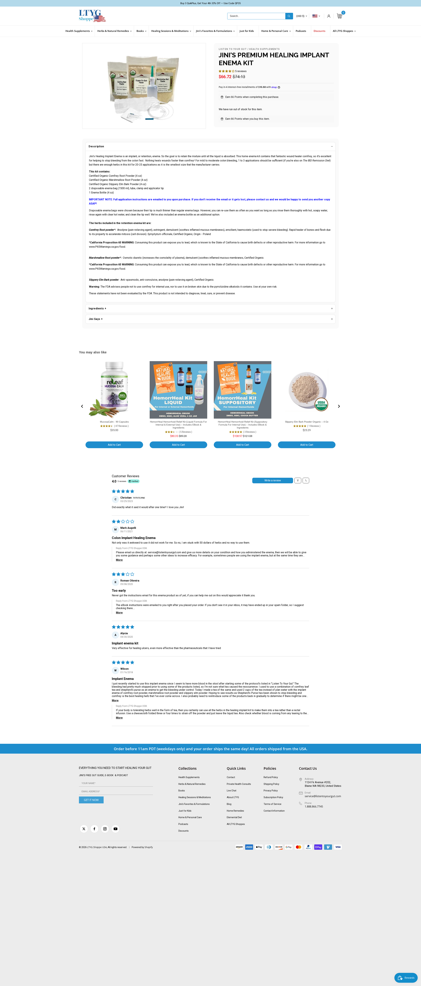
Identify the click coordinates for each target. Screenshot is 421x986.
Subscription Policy (273, 797)
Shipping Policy (271, 784)
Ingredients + (97, 308)
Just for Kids (184, 810)
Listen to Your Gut (233, 49)
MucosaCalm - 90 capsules (114, 421)
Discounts (183, 830)
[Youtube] (115, 829)
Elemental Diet (234, 817)
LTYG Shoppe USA (97, 847)
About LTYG (233, 797)
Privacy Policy (271, 790)
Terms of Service (272, 804)
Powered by (138, 847)
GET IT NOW (91, 800)
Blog (229, 804)
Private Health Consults (239, 784)
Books (181, 790)
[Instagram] (105, 829)
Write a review (272, 480)
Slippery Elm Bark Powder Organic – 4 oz (306, 421)
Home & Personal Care (190, 817)
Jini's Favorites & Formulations (194, 804)
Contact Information (274, 810)
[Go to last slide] (82, 406)
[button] (227, 71)
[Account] (329, 16)
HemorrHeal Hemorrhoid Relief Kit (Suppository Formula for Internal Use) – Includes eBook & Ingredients (242, 424)
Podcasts (183, 824)
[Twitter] (84, 829)
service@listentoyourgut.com (164, 552)
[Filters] (297, 480)
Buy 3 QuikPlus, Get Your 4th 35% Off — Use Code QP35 (210, 3)
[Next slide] (338, 406)
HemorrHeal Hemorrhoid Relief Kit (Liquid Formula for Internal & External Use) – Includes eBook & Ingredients (178, 424)
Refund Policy (271, 777)
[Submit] (289, 16)
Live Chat (231, 790)
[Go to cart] (339, 16)
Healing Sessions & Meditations (194, 797)
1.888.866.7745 (314, 806)
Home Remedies (235, 810)
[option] (144, 86)
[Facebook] (94, 829)
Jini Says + (96, 319)
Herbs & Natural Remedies (192, 784)
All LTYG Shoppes (236, 824)
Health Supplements (264, 49)
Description (96, 146)
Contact (231, 777)
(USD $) (300, 16)
